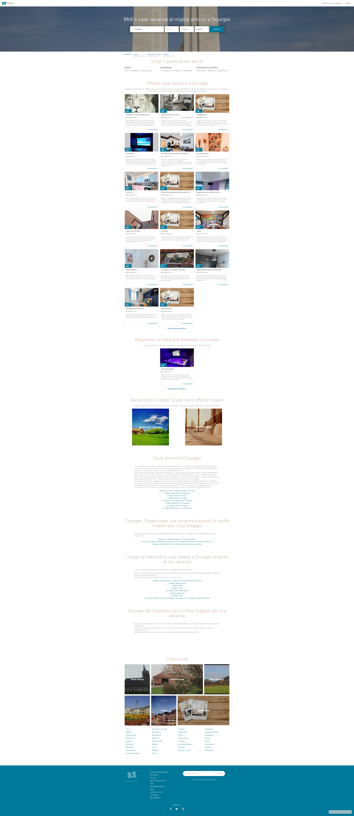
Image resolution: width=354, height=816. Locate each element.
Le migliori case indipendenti (177, 591)
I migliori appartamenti (177, 583)
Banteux (155, 738)
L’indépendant (202, 115)
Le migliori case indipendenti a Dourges (177, 501)
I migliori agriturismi (177, 593)
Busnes (207, 738)
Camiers (181, 741)
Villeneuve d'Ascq (211, 732)
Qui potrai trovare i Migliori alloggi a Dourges (177, 491)
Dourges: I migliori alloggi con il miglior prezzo (177, 539)
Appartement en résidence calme (208, 192)
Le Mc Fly (129, 192)
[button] (170, 809)
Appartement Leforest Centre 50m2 (209, 270)
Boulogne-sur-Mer (159, 729)
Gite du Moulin (166, 308)
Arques (128, 741)
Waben (128, 732)
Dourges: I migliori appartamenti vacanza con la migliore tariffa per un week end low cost (177, 541)
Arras (154, 747)
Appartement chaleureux (134, 308)
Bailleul (155, 744)
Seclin (180, 735)
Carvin (207, 741)
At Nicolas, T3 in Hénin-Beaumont (138, 115)
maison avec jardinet (133, 231)
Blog (152, 789)
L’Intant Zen (130, 153)
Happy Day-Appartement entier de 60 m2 (175, 192)
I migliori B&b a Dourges (177, 496)
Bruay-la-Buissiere (185, 744)
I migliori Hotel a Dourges (177, 498)
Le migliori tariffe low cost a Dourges (177, 508)
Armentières (209, 744)
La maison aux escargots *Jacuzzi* (173, 270)
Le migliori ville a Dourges (177, 505)
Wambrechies (131, 735)
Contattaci (154, 795)
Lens (128, 729)
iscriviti (220, 773)
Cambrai (208, 747)
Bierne (154, 753)
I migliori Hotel (177, 588)
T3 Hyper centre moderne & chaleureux (175, 153)
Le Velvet (164, 231)
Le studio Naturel (203, 153)
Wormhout (156, 732)
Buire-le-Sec (183, 738)
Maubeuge (209, 735)
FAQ (151, 783)
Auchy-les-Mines (132, 753)
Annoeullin (209, 750)
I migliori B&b (177, 586)
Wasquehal (156, 735)
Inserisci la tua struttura (159, 772)
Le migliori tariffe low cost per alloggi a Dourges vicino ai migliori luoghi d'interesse (177, 598)
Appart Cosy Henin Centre (170, 115)
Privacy (153, 778)
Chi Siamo (154, 775)
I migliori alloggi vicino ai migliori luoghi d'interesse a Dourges (177, 581)
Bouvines (129, 744)
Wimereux (182, 732)
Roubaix (181, 729)
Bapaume (129, 747)
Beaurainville (157, 741)
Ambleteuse (130, 750)
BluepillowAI (155, 798)
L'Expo (199, 231)
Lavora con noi (156, 792)
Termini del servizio (157, 781)
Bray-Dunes (130, 738)
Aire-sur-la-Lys (184, 750)
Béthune (155, 750)
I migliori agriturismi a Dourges (177, 503)
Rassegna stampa (157, 786)
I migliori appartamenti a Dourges (177, 493)
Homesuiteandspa (167, 369)
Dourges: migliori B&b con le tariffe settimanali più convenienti (177, 544)
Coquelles (209, 729)
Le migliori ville (177, 595)
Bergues (181, 747)
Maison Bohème (131, 270)
